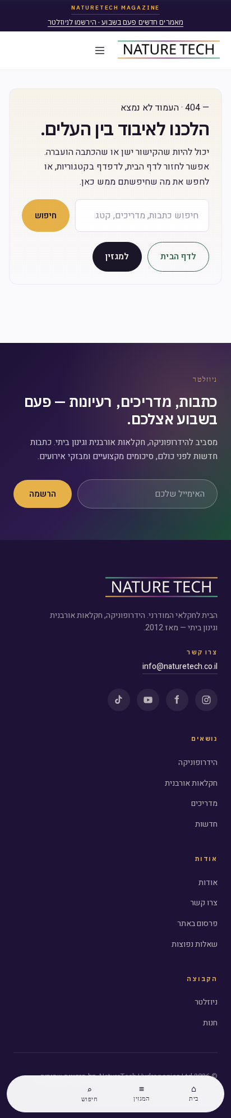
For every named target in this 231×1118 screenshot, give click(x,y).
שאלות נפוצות (195, 944)
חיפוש (46, 215)
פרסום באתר (197, 923)
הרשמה (42, 494)
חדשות (206, 824)
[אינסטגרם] (206, 700)
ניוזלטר (206, 1002)
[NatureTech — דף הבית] (169, 50)
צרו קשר (204, 903)
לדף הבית (178, 256)
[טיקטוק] (119, 700)
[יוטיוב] (148, 700)
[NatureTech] (161, 588)
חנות (210, 1023)
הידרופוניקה (198, 762)
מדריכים (204, 803)
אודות (208, 882)
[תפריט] (100, 50)
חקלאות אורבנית (191, 783)
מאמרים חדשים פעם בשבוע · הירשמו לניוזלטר (115, 22)
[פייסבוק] (177, 700)
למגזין (117, 256)
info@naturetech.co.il (180, 666)
